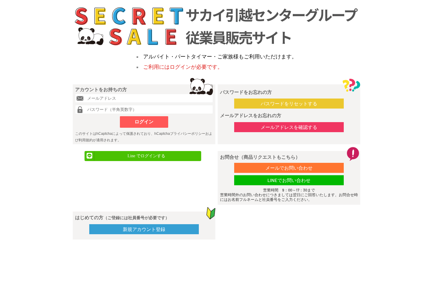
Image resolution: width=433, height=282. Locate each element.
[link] (143, 156)
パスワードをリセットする (289, 103)
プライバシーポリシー (187, 133)
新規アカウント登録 (144, 229)
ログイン (144, 121)
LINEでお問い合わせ (288, 180)
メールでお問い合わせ (289, 167)
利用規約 (86, 140)
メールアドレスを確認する (289, 127)
